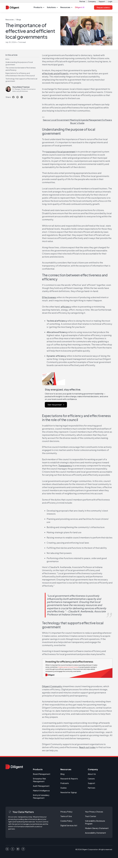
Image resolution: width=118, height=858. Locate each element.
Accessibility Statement (95, 833)
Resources (10, 19)
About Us (92, 774)
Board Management (41, 774)
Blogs (18, 19)
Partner (82, 1)
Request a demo (103, 7)
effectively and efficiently (55, 73)
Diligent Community (52, 686)
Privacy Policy (66, 811)
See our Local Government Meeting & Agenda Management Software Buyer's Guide (77, 121)
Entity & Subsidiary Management (41, 796)
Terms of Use (66, 816)
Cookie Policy (66, 821)
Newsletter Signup (68, 792)
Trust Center (90, 816)
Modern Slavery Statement (97, 828)
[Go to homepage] (14, 766)
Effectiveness (49, 297)
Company (92, 1)
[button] (39, 7)
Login (110, 1)
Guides (63, 788)
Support (102, 1)
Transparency (65, 465)
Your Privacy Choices (94, 811)
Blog (62, 774)
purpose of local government (61, 151)
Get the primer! (55, 404)
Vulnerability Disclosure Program (95, 822)
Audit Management (41, 786)
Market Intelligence (41, 790)
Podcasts (64, 783)
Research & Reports (69, 778)
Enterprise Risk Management (39, 780)
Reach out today (87, 747)
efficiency (66, 306)
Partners (91, 788)
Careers (91, 778)
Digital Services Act (68, 825)
